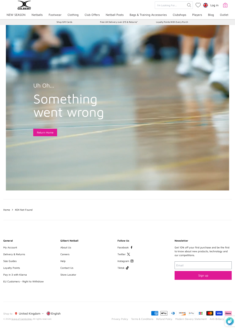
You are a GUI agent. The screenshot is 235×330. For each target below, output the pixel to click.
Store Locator (68, 274)
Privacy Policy (120, 318)
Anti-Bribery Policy (221, 318)
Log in (214, 5)
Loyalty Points (11, 267)
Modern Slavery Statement (191, 318)
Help (63, 261)
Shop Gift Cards (64, 22)
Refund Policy (164, 318)
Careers (64, 254)
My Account (10, 247)
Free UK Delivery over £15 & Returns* (119, 22)
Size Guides (10, 261)
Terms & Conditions (142, 318)
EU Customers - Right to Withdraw (23, 281)
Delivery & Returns (14, 254)
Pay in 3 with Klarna (15, 274)
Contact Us (66, 267)
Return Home (45, 132)
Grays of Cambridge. (21, 318)
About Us (65, 247)
